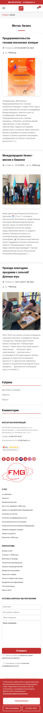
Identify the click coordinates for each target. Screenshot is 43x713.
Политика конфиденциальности (14, 518)
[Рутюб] (21, 459)
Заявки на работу (9, 533)
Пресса (5, 400)
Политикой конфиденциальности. (15, 693)
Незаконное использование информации (18, 526)
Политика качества (9, 514)
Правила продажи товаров (12, 530)
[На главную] (21, 8)
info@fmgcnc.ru (24, 440)
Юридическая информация (12, 582)
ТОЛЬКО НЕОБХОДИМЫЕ (12, 708)
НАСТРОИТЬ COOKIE (31, 708)
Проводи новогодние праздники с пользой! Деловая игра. (16, 272)
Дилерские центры (9, 502)
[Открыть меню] (3, 8)
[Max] (34, 459)
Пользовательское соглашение (14, 522)
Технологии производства (12, 563)
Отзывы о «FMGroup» (10, 555)
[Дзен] (12, 459)
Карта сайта (6, 590)
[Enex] (30, 459)
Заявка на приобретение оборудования (17, 510)
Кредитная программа (11, 570)
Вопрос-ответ (7, 551)
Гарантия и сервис (9, 574)
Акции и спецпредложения (12, 567)
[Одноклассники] (4, 459)
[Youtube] (17, 459)
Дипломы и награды (11, 390)
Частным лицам (8, 586)
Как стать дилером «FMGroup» (14, 506)
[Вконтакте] (8, 459)
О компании (6, 494)
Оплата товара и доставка (12, 578)
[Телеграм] (25, 459)
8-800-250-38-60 (15, 436)
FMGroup (12, 53)
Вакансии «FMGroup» (10, 537)
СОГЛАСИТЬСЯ (21, 701)
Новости (6, 395)
